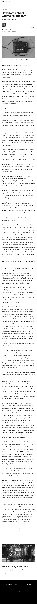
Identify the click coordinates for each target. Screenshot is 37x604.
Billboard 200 (6, 169)
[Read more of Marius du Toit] (4, 25)
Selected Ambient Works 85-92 (12, 457)
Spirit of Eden (14, 108)
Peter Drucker (19, 386)
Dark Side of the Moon (9, 461)
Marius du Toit (7, 29)
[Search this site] (31, 2)
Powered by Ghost (19, 591)
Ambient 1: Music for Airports (15, 454)
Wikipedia (8, 198)
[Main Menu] (34, 2)
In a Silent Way (19, 459)
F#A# (27, 452)
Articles (4, 9)
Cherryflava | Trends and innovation (16, 585)
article (7, 115)
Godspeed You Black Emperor (11, 140)
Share (32, 27)
